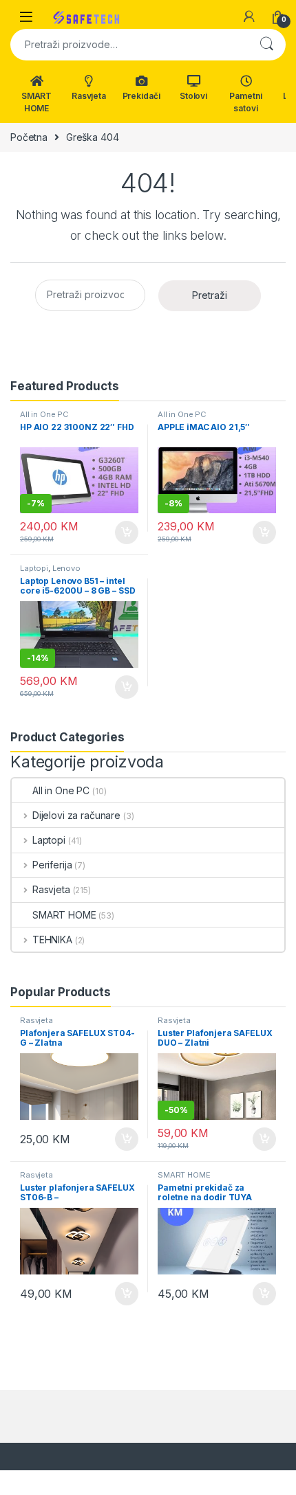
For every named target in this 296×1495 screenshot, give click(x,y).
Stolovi (193, 96)
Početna (28, 137)
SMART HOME (36, 102)
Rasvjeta (89, 96)
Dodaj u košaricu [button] (119, 532)
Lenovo (66, 568)
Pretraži (266, 44)
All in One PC (44, 414)
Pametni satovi (245, 102)
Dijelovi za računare (76, 815)
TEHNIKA (52, 939)
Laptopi (34, 568)
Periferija (52, 864)
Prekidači (141, 96)
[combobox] (128, 44)
